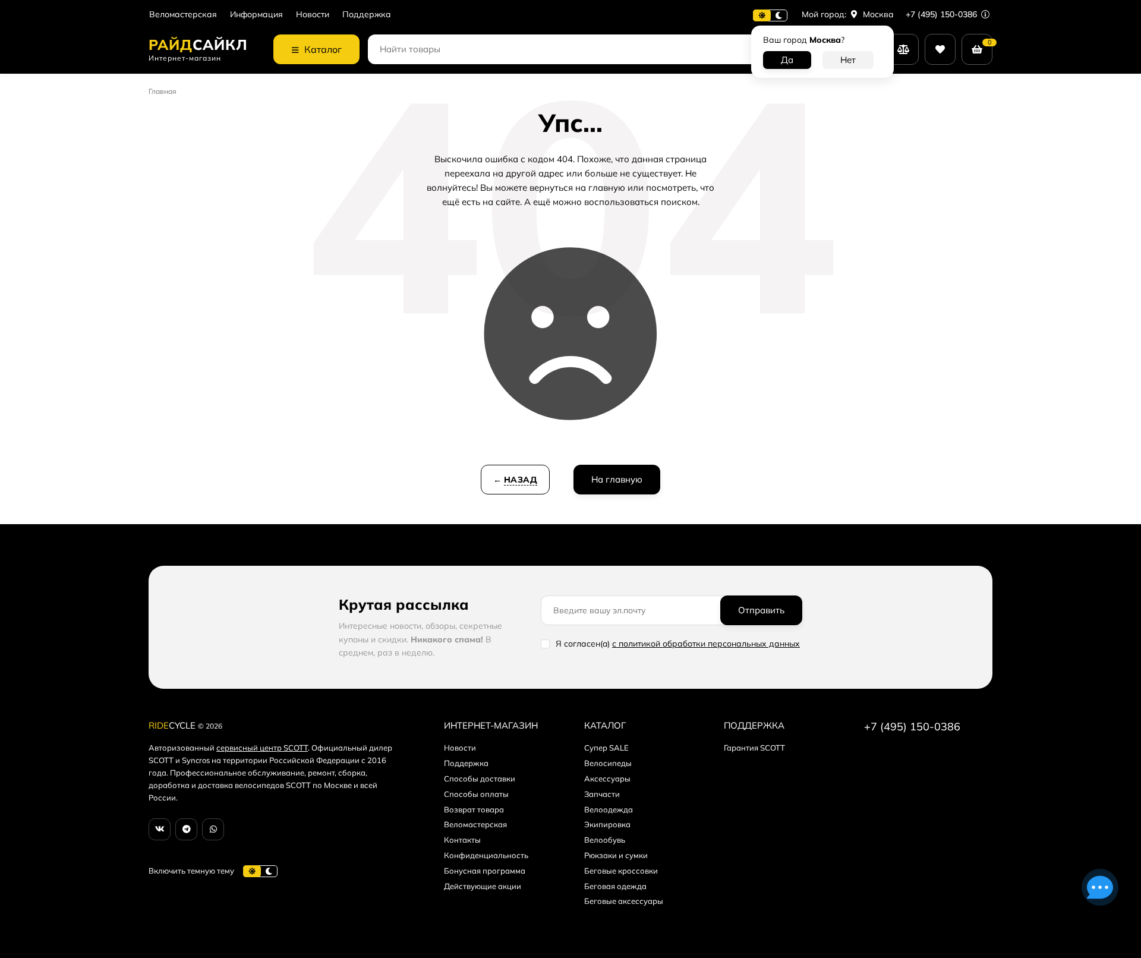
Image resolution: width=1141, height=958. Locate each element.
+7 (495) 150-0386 (942, 14)
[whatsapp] (213, 829)
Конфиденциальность (486, 855)
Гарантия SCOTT (754, 747)
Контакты (462, 839)
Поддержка (366, 15)
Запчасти (602, 794)
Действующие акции (482, 886)
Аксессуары (607, 778)
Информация (256, 15)
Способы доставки (479, 778)
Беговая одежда (615, 886)
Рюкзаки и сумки (616, 855)
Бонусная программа (484, 870)
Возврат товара (474, 809)
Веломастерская (183, 15)
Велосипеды (608, 763)
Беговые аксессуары (623, 901)
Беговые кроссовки (621, 870)
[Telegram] (186, 829)
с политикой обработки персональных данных (706, 643)
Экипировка (607, 824)
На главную (616, 479)
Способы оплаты (476, 794)
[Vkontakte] (160, 829)
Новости (312, 15)
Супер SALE (606, 747)
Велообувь (604, 839)
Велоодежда (608, 809)
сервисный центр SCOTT (262, 747)
